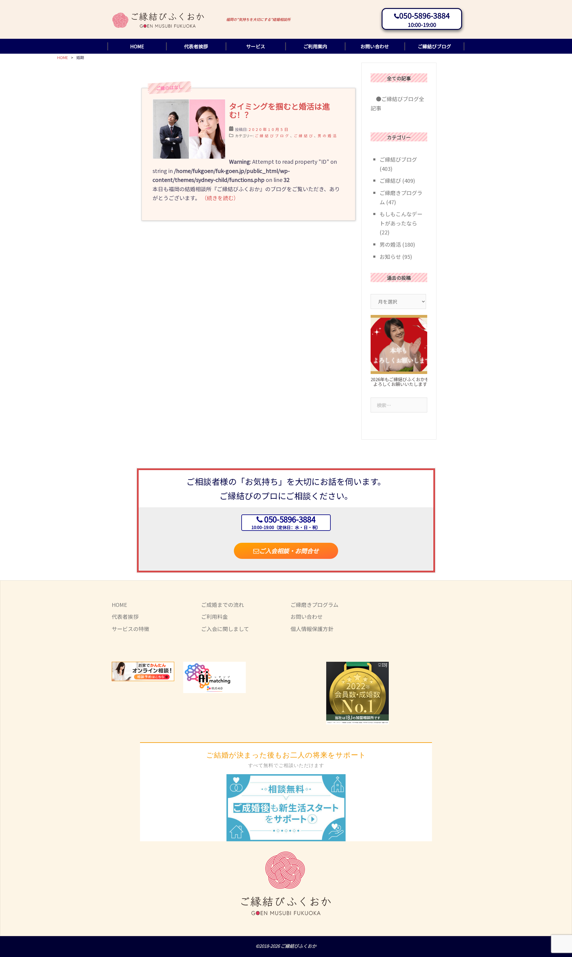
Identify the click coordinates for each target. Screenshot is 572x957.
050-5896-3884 (424, 15)
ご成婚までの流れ (222, 604)
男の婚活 (328, 135)
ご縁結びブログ (434, 46)
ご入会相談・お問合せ (289, 550)
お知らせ (390, 256)
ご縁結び (304, 135)
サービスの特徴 (130, 629)
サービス (255, 46)
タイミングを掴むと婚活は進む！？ (279, 110)
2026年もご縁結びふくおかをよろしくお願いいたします (400, 381)
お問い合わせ (374, 46)
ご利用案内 (315, 46)
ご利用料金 (214, 616)
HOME (137, 46)
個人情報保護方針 (311, 629)
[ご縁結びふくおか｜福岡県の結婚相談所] (158, 14)
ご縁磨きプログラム (314, 604)
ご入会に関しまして (225, 629)
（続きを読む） (220, 198)
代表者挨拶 (196, 46)
